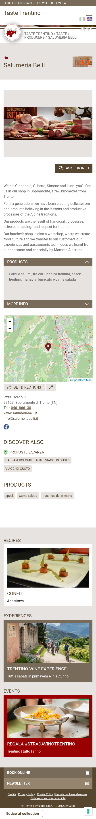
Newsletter (47, 3)
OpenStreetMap (82, 380)
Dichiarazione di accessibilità (48, 798)
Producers (34, 37)
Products (17, 262)
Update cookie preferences (71, 794)
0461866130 (21, 408)
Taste (61, 34)
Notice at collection (22, 813)
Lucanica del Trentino (57, 495)
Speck (9, 495)
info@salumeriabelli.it (21, 418)
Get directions (27, 387)
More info (17, 304)
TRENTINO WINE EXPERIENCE (37, 668)
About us (11, 3)
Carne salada (28, 495)
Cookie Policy (45, 794)
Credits (12, 794)
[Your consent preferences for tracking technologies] (88, 811)
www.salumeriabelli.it (20, 413)
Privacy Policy (26, 794)
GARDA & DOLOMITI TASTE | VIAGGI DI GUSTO (37, 460)
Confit (15, 593)
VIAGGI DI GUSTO (17, 468)
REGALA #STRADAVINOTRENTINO (41, 744)
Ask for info (77, 168)
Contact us (28, 3)
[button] (9, 124)
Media (62, 3)
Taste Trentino (38, 34)
